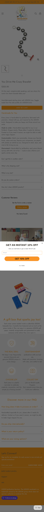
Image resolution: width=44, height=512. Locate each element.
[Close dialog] (42, 243)
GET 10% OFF (22, 258)
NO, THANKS (22, 265)
